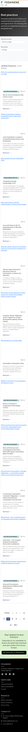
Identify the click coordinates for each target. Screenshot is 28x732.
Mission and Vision (6, 700)
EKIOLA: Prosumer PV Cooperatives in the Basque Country (11, 405)
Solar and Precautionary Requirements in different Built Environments (12, 586)
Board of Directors (6, 702)
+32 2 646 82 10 (8, 724)
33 (24, 619)
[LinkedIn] (9, 674)
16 (4, 619)
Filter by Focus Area (6, 39)
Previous (7, 613)
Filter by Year (4, 47)
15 (24, 613)
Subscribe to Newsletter (15, 652)
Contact (3, 689)
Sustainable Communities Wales (13, 363)
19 (16, 619)
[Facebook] (6, 674)
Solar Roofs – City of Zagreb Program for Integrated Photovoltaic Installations (12, 542)
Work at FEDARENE (7, 686)
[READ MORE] (14, 73)
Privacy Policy (5, 705)
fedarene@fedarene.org (10, 721)
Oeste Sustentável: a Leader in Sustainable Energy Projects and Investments (13, 139)
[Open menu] (6, 5)
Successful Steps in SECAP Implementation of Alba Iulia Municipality (12, 227)
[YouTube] (13, 674)
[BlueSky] (2, 674)
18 (12, 619)
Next (15, 625)
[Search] (2, 5)
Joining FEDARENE (7, 684)
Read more (6, 108)
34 (11, 625)
